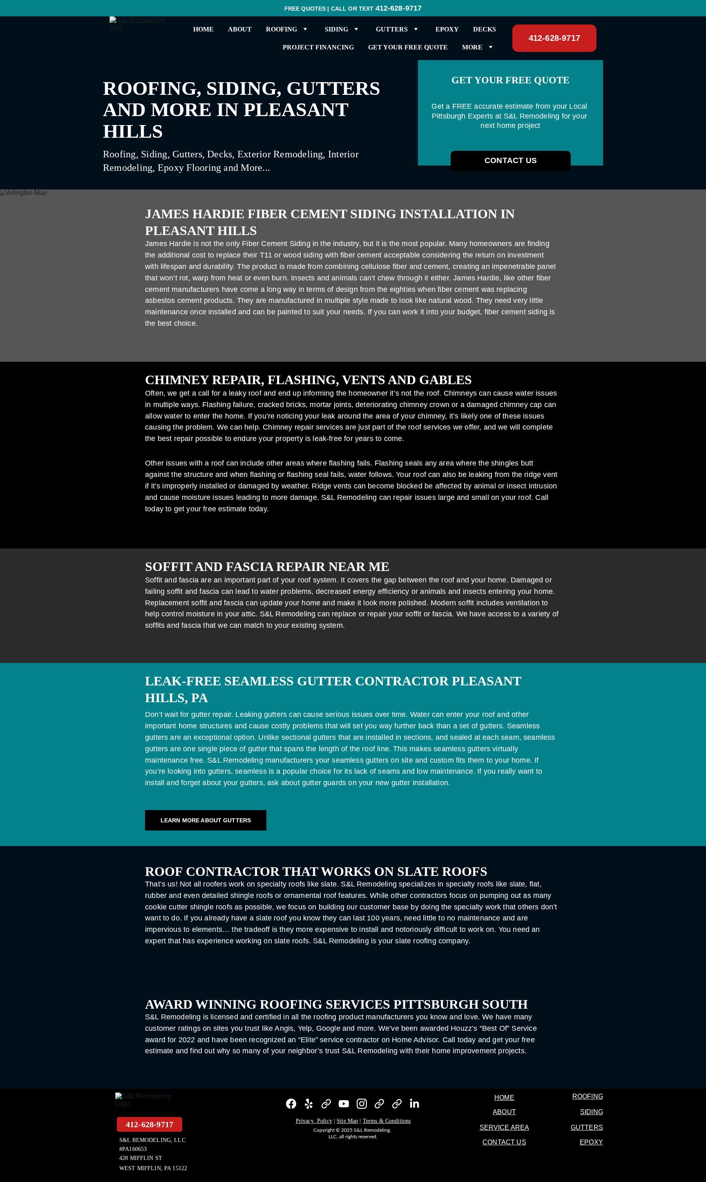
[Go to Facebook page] (291, 1104)
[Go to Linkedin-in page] (414, 1104)
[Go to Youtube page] (344, 1104)
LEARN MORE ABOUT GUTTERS (206, 820)
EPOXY (447, 29)
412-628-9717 (554, 38)
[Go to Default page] (326, 1104)
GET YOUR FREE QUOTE (408, 47)
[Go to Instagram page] (362, 1104)
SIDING (591, 1111)
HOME (203, 29)
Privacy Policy (314, 1121)
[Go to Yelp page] (309, 1104)
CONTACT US (511, 160)
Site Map (347, 1121)
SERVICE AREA (505, 1127)
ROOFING (587, 1096)
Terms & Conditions (387, 1121)
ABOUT (240, 29)
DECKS (484, 29)
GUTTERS (587, 1127)
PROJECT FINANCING (318, 47)
